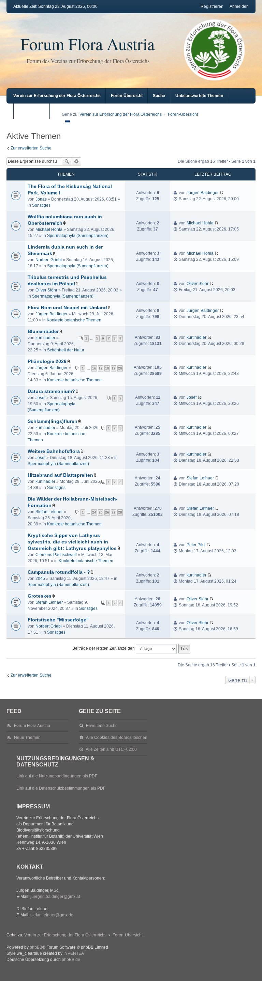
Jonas (41, 199)
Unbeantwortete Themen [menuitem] (199, 95)
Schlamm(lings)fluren (52, 421)
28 (120, 512)
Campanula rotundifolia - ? (59, 572)
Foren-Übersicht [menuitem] (127, 95)
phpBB (36, 947)
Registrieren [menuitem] (212, 6)
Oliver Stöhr (46, 290)
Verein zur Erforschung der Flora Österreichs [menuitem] (57, 95)
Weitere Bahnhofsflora (54, 451)
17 (101, 368)
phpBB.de (71, 959)
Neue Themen (27, 737)
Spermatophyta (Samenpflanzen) (77, 235)
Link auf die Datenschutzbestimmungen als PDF (60, 788)
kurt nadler (45, 337)
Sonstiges (41, 205)
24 (94, 512)
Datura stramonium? (51, 391)
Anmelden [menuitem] (239, 6)
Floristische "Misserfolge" (58, 619)
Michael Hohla (48, 229)
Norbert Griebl (48, 259)
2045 (40, 578)
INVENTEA (73, 953)
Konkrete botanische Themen (74, 320)
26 (107, 512)
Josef (40, 397)
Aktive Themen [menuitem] (33, 111)
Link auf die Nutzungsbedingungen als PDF (56, 776)
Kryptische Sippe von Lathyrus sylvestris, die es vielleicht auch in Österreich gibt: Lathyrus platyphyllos (72, 542)
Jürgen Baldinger (203, 192)
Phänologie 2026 (47, 361)
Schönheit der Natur (65, 350)
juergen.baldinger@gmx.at (55, 896)
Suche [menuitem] (159, 95)
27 (114, 512)
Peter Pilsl (196, 544)
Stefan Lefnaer (200, 478)
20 (120, 368)
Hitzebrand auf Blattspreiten (60, 475)
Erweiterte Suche (76, 161)
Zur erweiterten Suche (31, 148)
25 (101, 512)
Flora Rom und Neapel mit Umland (67, 307)
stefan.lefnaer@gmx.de (51, 915)
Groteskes (40, 596)
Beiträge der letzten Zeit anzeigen (104, 648)
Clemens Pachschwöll (56, 554)
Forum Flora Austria (87, 43)
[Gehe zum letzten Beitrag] (221, 192)
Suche (67, 161)
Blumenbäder (43, 331)
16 (94, 368)
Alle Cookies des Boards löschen (116, 737)
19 (114, 368)
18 (107, 368)
